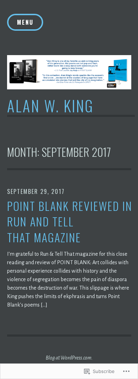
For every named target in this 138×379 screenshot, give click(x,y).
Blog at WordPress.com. (69, 358)
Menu (25, 22)
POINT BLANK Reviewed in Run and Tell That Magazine (69, 221)
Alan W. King (50, 105)
